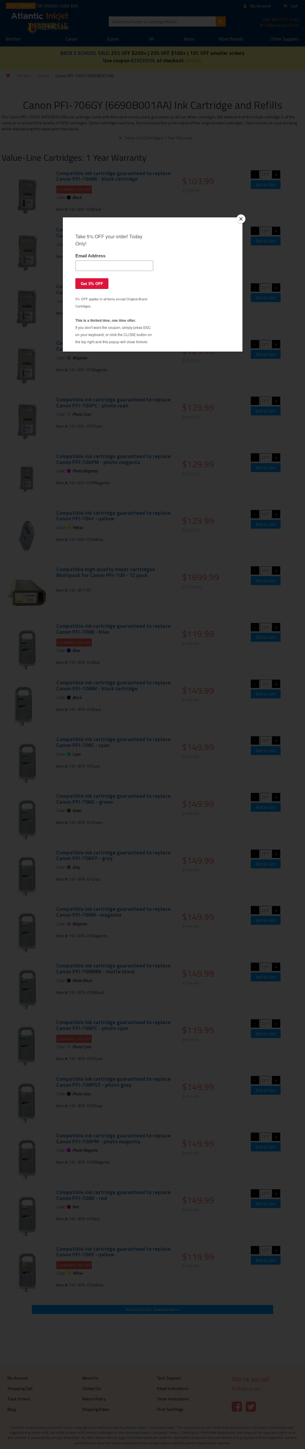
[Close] (240, 218)
